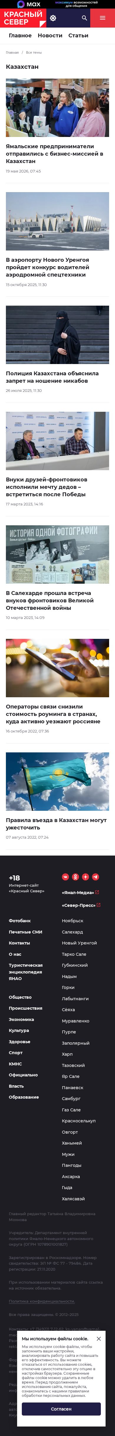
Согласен (61, 1409)
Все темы (34, 52)
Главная (12, 52)
